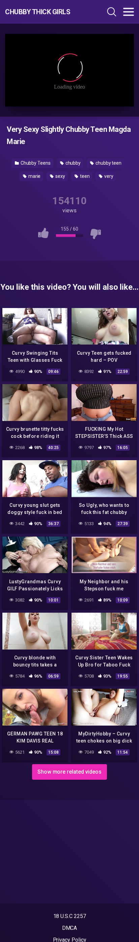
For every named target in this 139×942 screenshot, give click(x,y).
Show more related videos (69, 772)
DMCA (69, 928)
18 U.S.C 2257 (69, 916)
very (108, 176)
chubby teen (107, 163)
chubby (72, 163)
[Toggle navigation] (128, 12)
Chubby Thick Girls (37, 12)
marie (34, 176)
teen (84, 176)
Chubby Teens (35, 163)
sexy (59, 176)
